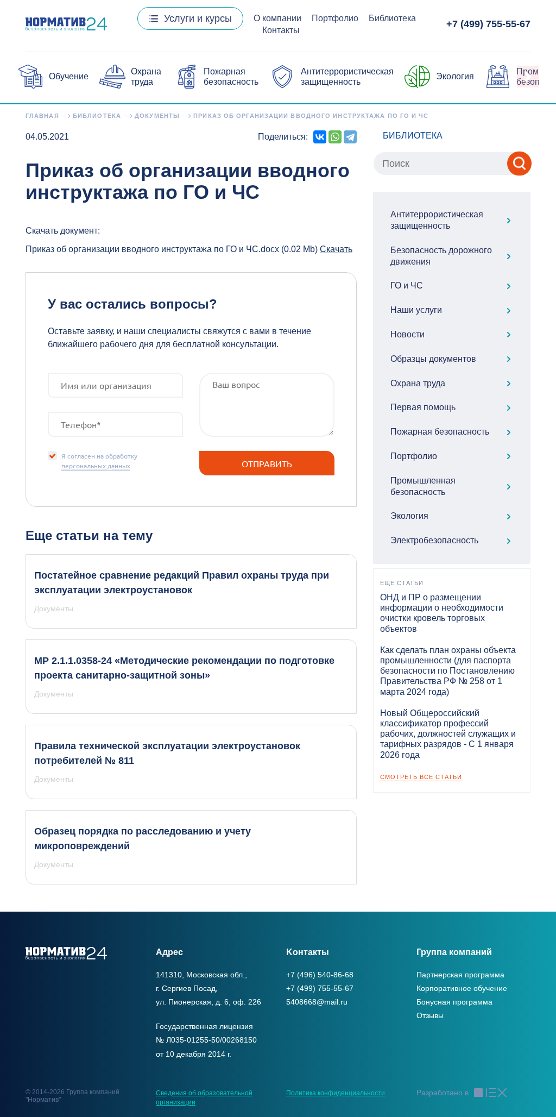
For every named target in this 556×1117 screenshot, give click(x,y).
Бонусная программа (454, 1001)
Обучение (69, 76)
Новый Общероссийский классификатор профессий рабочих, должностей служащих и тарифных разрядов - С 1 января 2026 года (448, 734)
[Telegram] (350, 136)
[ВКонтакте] (319, 136)
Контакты (281, 30)
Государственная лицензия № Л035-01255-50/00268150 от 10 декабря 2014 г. (206, 1040)
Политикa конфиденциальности (335, 1093)
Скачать (336, 249)
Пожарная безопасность (439, 431)
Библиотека (392, 18)
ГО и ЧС (406, 285)
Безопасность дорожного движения (441, 256)
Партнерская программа (460, 974)
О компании (277, 18)
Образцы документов (433, 358)
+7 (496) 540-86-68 (319, 974)
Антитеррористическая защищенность (436, 220)
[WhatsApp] (335, 136)
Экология (455, 76)
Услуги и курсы (198, 18)
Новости (407, 334)
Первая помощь (423, 407)
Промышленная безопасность (423, 486)
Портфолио (335, 18)
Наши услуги (416, 310)
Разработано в (442, 1092)
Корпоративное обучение (461, 988)
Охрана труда (417, 383)
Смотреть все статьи (421, 777)
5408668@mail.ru (317, 1001)
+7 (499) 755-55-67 (488, 23)
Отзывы (430, 1015)
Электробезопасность (434, 540)
